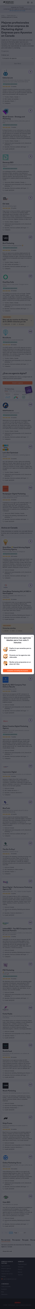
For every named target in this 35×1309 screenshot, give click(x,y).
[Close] (32, 637)
